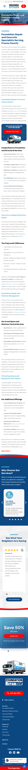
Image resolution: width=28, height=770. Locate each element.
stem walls (6, 180)
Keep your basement (17, 423)
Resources (5, 724)
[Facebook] (10, 752)
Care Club (5, 732)
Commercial (6, 719)
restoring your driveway (11, 284)
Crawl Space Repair (8, 717)
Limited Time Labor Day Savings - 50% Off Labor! (14, 11)
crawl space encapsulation (19, 312)
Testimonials (6, 735)
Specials (4, 729)
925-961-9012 (15, 693)
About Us (5, 740)
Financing (5, 726)
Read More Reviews (14, 599)
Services (5, 706)
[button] (6, 519)
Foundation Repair (8, 708)
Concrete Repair (7, 714)
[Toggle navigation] (4, 6)
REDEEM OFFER (14, 636)
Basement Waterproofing (10, 711)
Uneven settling (17, 111)
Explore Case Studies (12, 131)
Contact (4, 744)
